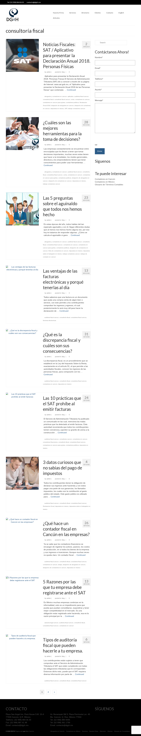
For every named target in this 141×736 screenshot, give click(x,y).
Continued (71, 90)
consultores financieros (50, 442)
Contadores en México (105, 182)
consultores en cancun (80, 439)
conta (72, 99)
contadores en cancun (82, 99)
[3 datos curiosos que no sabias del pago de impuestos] (22, 473)
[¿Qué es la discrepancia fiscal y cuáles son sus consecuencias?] (22, 332)
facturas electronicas (49, 320)
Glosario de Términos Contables (109, 184)
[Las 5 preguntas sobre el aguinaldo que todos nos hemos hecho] (22, 209)
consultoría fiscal (48, 99)
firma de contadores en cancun (58, 251)
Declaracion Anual (48, 506)
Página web (19, 731)
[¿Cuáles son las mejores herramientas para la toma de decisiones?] (22, 133)
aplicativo (71, 96)
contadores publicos (72, 102)
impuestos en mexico (57, 108)
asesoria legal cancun (51, 622)
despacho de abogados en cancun (62, 105)
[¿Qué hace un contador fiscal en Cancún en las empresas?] (22, 520)
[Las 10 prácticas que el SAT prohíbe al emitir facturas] (22, 395)
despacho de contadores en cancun (60, 181)
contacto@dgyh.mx (20, 725)
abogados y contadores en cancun (55, 96)
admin (49, 72)
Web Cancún (30, 731)
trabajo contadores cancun (76, 108)
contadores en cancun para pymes (54, 102)
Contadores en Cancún (105, 179)
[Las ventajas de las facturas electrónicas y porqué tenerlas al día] (22, 268)
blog (63, 72)
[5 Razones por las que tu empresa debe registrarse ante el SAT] (22, 579)
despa (60, 564)
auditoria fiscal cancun (81, 96)
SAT (66, 108)
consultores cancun (65, 439)
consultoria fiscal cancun (62, 99)
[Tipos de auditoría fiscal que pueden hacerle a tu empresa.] (22, 637)
